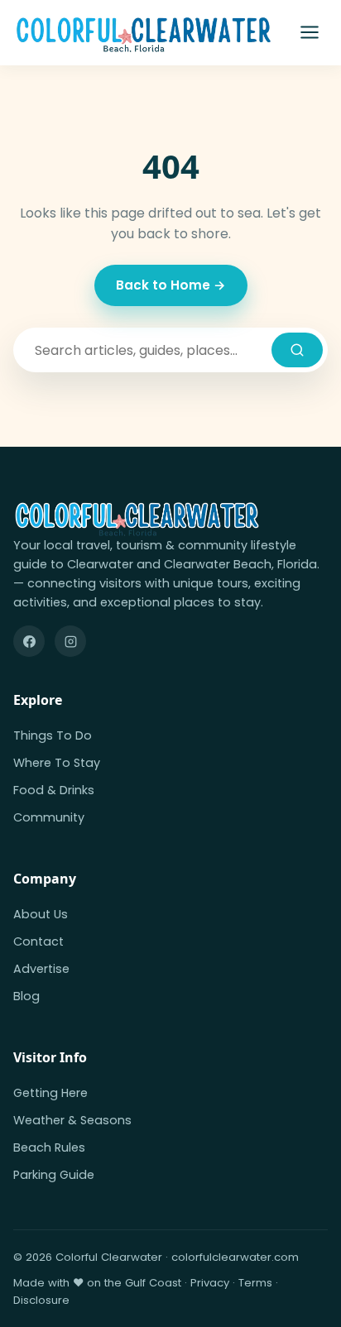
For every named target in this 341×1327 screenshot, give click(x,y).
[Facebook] (29, 641)
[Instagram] (70, 641)
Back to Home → (171, 285)
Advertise (41, 969)
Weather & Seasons (72, 1120)
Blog (26, 996)
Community (48, 817)
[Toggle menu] (309, 32)
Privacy (209, 1283)
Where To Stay (56, 763)
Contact (38, 941)
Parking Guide (53, 1175)
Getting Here (50, 1093)
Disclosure (41, 1300)
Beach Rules (49, 1147)
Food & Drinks (53, 790)
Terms (255, 1283)
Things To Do (52, 735)
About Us (40, 914)
